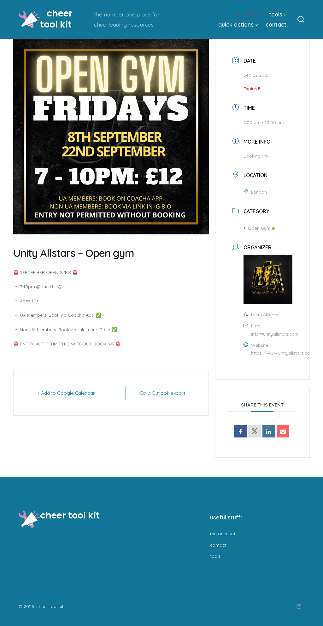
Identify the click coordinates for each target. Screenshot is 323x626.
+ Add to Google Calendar (66, 393)
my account (222, 533)
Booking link (256, 156)
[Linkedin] (268, 431)
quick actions (236, 24)
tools (275, 14)
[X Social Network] (254, 431)
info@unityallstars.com (275, 334)
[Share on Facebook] (240, 431)
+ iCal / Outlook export (160, 393)
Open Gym (259, 228)
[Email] (283, 431)
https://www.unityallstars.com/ (283, 353)
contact (276, 24)
